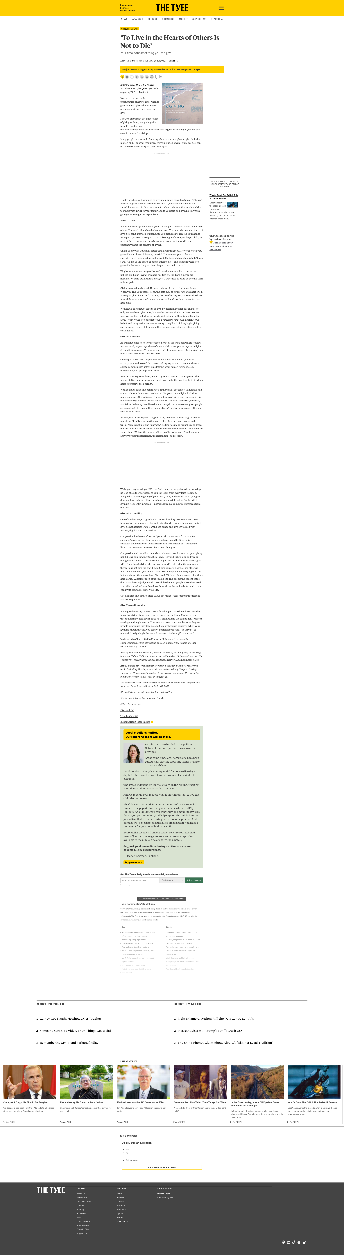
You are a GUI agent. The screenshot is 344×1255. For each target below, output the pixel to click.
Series (120, 1217)
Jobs (79, 1217)
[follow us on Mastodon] (137, 77)
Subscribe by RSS (165, 1197)
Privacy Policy (83, 1221)
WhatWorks (122, 1221)
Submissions (83, 1225)
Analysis (137, 18)
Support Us (199, 18)
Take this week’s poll (162, 1167)
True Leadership (129, 715)
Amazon (124, 686)
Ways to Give (83, 1229)
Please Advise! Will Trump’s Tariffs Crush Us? (210, 1030)
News (124, 18)
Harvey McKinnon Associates (183, 659)
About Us (81, 1193)
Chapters (190, 682)
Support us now (134, 862)
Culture (152, 18)
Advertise (81, 1213)
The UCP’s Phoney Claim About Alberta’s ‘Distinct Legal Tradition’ (225, 1042)
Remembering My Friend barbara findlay (69, 1042)
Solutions (168, 18)
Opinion (120, 1213)
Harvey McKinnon (144, 60)
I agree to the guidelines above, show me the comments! (161, 898)
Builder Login (163, 1193)
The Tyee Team (84, 1201)
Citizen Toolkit (129, 28)
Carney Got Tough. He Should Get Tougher (70, 1018)
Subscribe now (194, 880)
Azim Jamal (125, 60)
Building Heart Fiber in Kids (135, 721)
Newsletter (82, 1197)
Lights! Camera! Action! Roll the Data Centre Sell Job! (216, 1018)
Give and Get (127, 710)
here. (165, 698)
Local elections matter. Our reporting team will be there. (148, 735)
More (182, 19)
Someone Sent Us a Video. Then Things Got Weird (75, 1030)
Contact (80, 1205)
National (121, 1205)
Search (216, 19)
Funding (80, 1209)
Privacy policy (125, 885)
